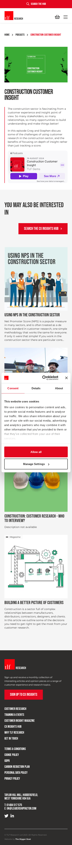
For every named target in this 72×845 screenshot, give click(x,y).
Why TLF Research (14, 733)
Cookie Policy (11, 755)
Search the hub (38, 4)
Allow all (36, 451)
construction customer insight (45, 35)
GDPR (7, 761)
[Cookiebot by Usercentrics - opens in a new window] (43, 378)
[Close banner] (66, 377)
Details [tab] (36, 388)
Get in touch (11, 738)
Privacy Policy (12, 779)
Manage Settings (34, 464)
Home (7, 35)
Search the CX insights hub (41, 228)
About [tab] (59, 388)
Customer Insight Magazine (19, 721)
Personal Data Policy (16, 773)
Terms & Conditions (15, 749)
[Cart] (57, 17)
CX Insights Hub (12, 727)
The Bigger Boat (23, 839)
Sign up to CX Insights (23, 694)
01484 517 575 (14, 805)
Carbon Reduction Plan (17, 767)
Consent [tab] (12, 388)
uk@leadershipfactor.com (21, 808)
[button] (65, 17)
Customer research (15, 709)
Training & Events (14, 715)
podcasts (20, 35)
